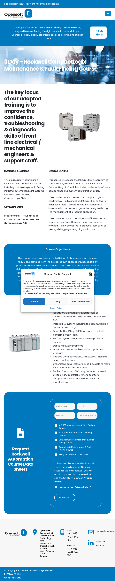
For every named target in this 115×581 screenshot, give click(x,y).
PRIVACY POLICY (12, 574)
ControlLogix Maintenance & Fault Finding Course (75, 448)
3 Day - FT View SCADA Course (73, 454)
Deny (57, 301)
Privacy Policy (56, 308)
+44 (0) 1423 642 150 (72, 536)
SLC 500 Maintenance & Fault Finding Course (77, 426)
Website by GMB (12, 577)
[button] (90, 274)
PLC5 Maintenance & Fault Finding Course (75, 434)
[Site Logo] (18, 13)
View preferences (81, 301)
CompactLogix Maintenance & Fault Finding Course (76, 441)
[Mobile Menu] (108, 13)
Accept (34, 301)
